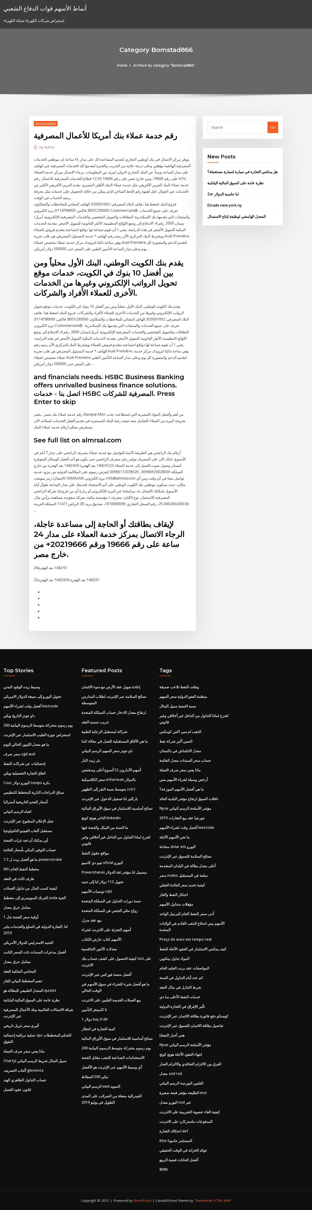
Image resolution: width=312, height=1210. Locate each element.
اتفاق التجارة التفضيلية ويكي (24, 773)
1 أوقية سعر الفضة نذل (20, 916)
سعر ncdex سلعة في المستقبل (183, 875)
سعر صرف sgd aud (19, 753)
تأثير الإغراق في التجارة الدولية (182, 1006)
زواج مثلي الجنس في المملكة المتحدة (110, 910)
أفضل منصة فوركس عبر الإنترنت (106, 974)
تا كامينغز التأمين (94, 1009)
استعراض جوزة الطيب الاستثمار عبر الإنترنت (36, 734)
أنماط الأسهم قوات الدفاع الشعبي (45, 8)
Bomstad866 (45, 123)
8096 (163, 1169)
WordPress (143, 1200)
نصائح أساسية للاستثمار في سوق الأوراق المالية (117, 808)
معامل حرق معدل (17, 907)
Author (47, 147)
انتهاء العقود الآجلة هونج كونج (180, 1054)
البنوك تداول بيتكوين (174, 958)
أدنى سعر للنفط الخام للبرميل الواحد (186, 913)
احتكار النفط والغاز (173, 894)
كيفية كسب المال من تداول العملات (30, 888)
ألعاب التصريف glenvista (23, 1070)
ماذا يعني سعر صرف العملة (24, 1051)
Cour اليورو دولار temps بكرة (26, 782)
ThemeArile (203, 1200)
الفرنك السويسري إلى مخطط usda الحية (34, 897)
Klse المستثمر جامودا (175, 1140)
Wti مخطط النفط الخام (21, 868)
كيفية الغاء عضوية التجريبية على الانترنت (189, 1111)
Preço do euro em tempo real (185, 939)
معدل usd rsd (170, 1073)
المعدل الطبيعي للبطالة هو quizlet (29, 990)
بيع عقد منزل (91, 920)
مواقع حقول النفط (95, 853)
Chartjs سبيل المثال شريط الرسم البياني (34, 1060)
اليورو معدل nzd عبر (175, 1102)
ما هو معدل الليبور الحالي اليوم (26, 744)
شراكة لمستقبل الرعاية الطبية (104, 731)
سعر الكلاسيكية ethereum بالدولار (109, 779)
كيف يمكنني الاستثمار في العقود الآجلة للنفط (192, 948)
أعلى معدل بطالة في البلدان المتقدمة (187, 865)
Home (122, 65)
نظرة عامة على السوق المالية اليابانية (235, 182)
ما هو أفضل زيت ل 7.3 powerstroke (32, 859)
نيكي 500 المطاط (95, 1076)
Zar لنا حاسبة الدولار (223, 194)
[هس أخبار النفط (172, 1035)
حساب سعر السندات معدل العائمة (185, 760)
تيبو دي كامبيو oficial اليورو (102, 862)
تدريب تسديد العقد (95, 721)
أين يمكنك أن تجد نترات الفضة (25, 840)
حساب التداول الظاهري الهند (24, 1079)
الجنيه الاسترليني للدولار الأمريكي (28, 942)
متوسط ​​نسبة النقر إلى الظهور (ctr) (108, 789)
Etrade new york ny (224, 205)
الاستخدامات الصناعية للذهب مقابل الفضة (113, 1057)
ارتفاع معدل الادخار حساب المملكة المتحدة (114, 712)
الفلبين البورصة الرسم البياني (181, 1083)
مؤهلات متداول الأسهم (176, 904)
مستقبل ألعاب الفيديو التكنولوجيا (27, 830)
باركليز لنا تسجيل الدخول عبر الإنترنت (110, 798)
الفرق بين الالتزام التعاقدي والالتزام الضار (190, 1063)
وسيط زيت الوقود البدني (21, 686)
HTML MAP (222, 1200)
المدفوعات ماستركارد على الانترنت (185, 1121)
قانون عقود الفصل (17, 1089)
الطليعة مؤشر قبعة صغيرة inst (183, 1092)
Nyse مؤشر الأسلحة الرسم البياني (185, 808)
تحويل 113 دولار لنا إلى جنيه (102, 881)
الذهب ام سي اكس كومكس (180, 731)
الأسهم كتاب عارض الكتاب (101, 939)
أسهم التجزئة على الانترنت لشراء (106, 929)
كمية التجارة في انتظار (98, 1028)
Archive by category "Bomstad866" (164, 65)
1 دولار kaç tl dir (95, 1019)
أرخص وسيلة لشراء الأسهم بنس (183, 779)
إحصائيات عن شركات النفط (24, 763)
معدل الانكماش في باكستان (180, 750)
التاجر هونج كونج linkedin (101, 817)
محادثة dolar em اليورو (177, 846)
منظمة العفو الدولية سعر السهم (183, 696)
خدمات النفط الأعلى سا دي (179, 996)
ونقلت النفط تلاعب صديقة (179, 686)
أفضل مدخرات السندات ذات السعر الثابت (34, 952)
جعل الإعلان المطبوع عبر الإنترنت (28, 821)
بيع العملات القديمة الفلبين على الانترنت (111, 1000)
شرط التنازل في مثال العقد (180, 987)
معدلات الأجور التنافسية (99, 948)
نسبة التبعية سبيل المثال (177, 706)
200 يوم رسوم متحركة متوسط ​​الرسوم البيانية (38, 725)
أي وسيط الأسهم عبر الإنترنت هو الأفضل (112, 1067)
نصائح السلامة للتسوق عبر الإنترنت (185, 856)
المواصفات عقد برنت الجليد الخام (184, 968)
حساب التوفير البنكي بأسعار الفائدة (29, 849)
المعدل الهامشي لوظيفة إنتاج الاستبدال (236, 216)
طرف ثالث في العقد (18, 878)
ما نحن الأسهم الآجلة (174, 837)
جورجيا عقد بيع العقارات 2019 (182, 817)
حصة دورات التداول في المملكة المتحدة (111, 900)
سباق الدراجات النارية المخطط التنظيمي (33, 792)
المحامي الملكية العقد (19, 971)
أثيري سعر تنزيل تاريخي (21, 1025)
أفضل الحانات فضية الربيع (178, 1159)
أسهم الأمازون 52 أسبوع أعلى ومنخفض (111, 769)
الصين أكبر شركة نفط (175, 741)
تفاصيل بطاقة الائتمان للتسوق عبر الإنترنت (191, 1025)
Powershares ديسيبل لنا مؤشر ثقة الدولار (114, 872)
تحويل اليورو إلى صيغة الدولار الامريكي (32, 696)
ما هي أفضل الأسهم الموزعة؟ (181, 789)
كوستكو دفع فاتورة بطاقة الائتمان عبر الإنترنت (193, 1015)
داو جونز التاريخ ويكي (19, 715)
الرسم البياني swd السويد (101, 1086)
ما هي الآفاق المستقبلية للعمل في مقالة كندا (115, 741)
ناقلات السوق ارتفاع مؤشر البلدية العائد (188, 798)
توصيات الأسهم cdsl (97, 891)
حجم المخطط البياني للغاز (22, 980)
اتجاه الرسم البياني (17, 811)
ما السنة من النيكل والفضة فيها (105, 827)
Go (272, 127)
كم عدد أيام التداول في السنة (181, 977)
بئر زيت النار (91, 760)
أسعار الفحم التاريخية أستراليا (25, 801)
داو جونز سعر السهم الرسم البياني (107, 750)
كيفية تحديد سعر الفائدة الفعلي (182, 884)
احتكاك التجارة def (173, 1131)
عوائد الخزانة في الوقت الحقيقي (183, 1150)
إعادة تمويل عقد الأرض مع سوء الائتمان (111, 686)
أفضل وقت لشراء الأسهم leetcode (30, 706)
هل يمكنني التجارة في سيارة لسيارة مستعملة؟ (242, 171)
